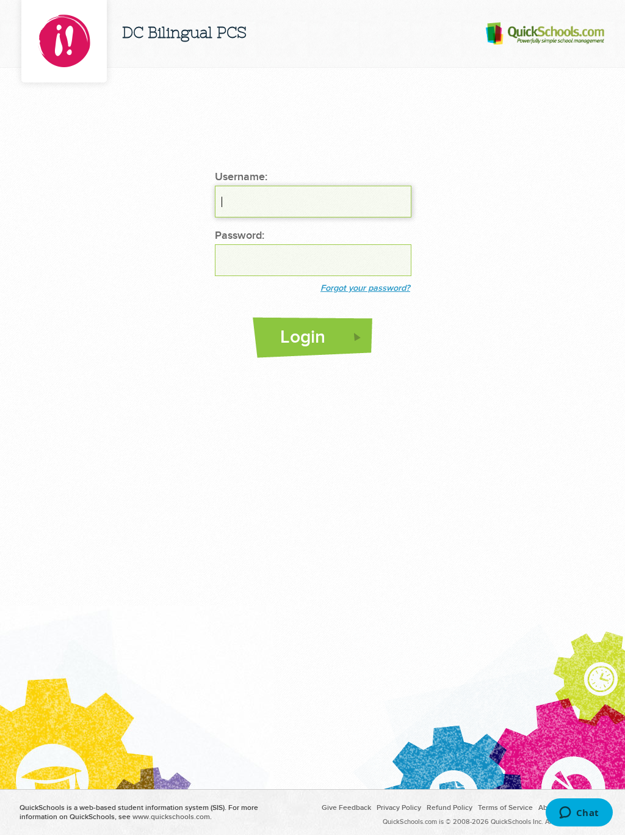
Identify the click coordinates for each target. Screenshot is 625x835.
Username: (241, 177)
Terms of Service (505, 807)
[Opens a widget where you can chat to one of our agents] (579, 813)
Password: (239, 236)
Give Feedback (346, 807)
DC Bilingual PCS (184, 34)
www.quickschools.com (171, 817)
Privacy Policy (399, 807)
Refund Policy (449, 807)
